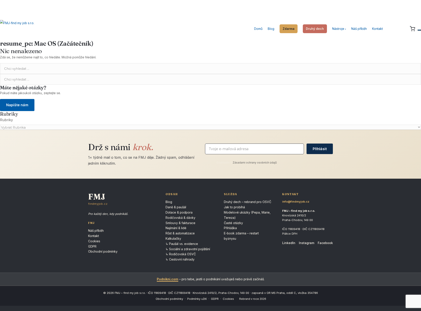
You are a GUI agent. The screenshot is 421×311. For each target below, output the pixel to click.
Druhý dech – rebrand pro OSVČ (247, 202)
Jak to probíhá (234, 207)
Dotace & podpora (179, 212)
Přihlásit (320, 149)
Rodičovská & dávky (180, 217)
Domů (258, 29)
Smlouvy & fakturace (180, 223)
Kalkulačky (173, 238)
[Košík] (412, 29)
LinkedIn (288, 243)
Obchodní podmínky (103, 251)
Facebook (325, 243)
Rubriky (6, 120)
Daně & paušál (176, 207)
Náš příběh (359, 29)
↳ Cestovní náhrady (180, 259)
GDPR (92, 246)
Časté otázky (233, 223)
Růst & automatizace (180, 233)
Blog (271, 29)
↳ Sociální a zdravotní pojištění (188, 249)
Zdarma (288, 29)
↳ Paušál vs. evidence (182, 244)
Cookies (94, 241)
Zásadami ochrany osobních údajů (255, 162)
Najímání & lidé (176, 228)
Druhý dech (315, 29)
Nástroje (338, 29)
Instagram (306, 243)
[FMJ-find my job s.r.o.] (17, 29)
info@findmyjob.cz (295, 201)
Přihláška (230, 228)
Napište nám (17, 105)
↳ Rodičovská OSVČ (181, 254)
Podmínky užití (197, 298)
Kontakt (377, 29)
